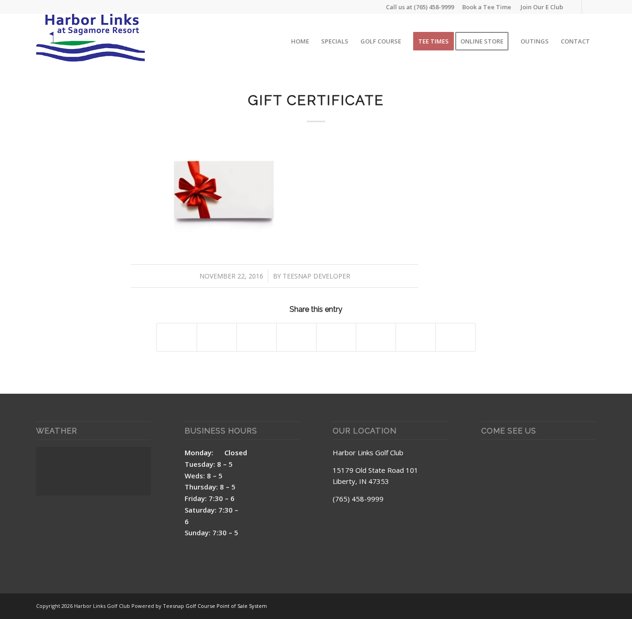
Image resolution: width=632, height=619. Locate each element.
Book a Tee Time (486, 7)
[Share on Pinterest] (256, 337)
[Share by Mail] (455, 337)
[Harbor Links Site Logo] (90, 41)
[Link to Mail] (589, 7)
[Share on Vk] (376, 337)
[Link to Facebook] (575, 7)
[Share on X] (216, 337)
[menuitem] (539, 7)
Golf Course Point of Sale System (226, 605)
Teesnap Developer (316, 276)
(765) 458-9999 (434, 7)
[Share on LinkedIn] (296, 337)
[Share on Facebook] (177, 337)
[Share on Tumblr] (336, 337)
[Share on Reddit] (415, 337)
